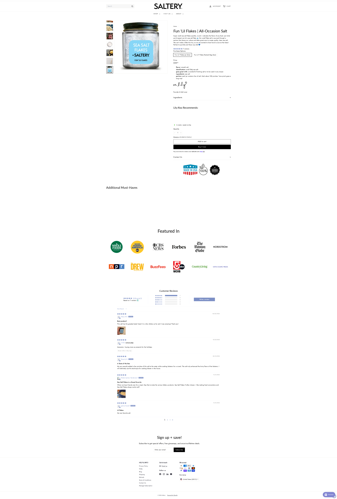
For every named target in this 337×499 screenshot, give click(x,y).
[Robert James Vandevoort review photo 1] (121, 394)
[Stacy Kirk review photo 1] (121, 330)
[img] (121, 314)
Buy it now (202, 147)
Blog (140, 472)
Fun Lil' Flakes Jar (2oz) (182, 55)
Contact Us (177, 157)
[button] (178, 49)
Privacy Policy (143, 466)
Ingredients (177, 97)
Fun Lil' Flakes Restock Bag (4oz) (205, 55)
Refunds (141, 477)
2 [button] (167, 420)
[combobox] (120, 6)
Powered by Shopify (172, 495)
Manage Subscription (145, 486)
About (179, 14)
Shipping (176, 137)
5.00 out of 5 (137, 298)
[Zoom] (141, 47)
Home (175, 26)
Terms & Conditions (145, 480)
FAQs (141, 469)
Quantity (176, 129)
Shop (156, 14)
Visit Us (167, 14)
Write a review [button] (204, 299)
